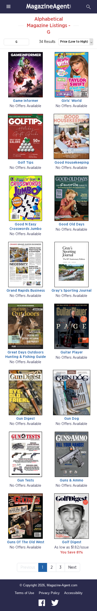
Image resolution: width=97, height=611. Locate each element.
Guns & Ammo (71, 480)
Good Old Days (71, 224)
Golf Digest (71, 542)
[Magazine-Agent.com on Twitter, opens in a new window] (55, 603)
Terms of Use (24, 593)
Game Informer (25, 101)
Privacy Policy (49, 593)
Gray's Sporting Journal (71, 290)
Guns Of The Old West (25, 542)
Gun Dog (71, 418)
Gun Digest (25, 418)
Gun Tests (25, 480)
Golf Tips (25, 162)
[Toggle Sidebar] (8, 7)
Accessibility (73, 593)
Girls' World (71, 101)
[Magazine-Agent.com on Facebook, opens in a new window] (42, 603)
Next (72, 567)
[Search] (89, 7)
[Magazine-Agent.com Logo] (48, 7)
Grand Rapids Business (25, 290)
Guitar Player (71, 352)
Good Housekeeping (71, 162)
